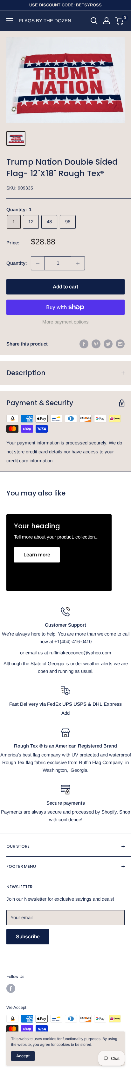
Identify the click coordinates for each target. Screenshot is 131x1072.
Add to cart (65, 286)
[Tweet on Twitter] (108, 343)
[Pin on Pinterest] (96, 343)
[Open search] (94, 20)
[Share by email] (120, 343)
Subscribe (28, 936)
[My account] (106, 20)
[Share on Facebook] (83, 343)
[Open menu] (9, 20)
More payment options (65, 321)
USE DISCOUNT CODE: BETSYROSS (65, 5)
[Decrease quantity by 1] (38, 263)
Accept (23, 1055)
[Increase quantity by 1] (78, 263)
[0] (119, 21)
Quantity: (16, 263)
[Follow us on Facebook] (10, 988)
